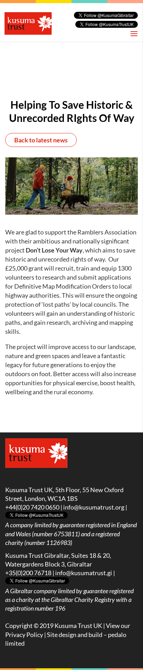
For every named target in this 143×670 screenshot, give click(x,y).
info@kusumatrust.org (93, 507)
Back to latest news (41, 140)
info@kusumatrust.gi (83, 573)
